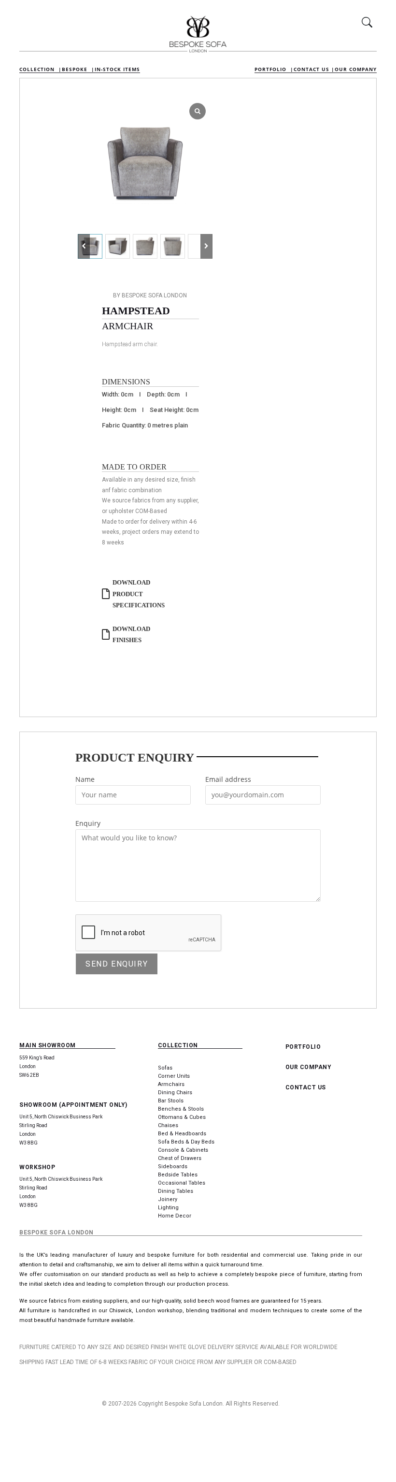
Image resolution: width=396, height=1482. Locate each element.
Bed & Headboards (182, 1133)
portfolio (303, 1046)
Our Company (356, 69)
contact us (305, 1087)
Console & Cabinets (183, 1150)
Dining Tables (175, 1191)
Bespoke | (78, 69)
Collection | (40, 69)
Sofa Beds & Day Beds (186, 1142)
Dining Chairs (175, 1092)
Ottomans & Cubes (182, 1117)
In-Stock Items (117, 69)
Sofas (165, 1068)
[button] (206, 246)
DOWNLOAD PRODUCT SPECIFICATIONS (139, 594)
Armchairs (171, 1084)
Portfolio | (274, 69)
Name (85, 779)
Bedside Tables (178, 1175)
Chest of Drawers (179, 1158)
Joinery (167, 1199)
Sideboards (172, 1166)
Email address (228, 779)
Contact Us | (314, 69)
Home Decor (174, 1216)
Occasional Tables (181, 1183)
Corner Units (174, 1076)
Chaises (168, 1125)
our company (308, 1067)
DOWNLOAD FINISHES (131, 634)
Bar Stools (171, 1101)
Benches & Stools (181, 1109)
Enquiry (87, 823)
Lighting (168, 1207)
